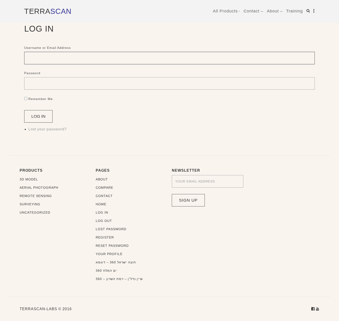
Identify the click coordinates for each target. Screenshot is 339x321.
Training (294, 11)
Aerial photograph (39, 187)
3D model (29, 179)
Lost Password (111, 229)
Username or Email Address (47, 48)
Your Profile (109, 254)
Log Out (104, 221)
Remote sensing (36, 196)
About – (275, 11)
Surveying (30, 204)
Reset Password (112, 245)
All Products (225, 11)
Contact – (253, 11)
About (102, 179)
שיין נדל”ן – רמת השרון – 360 (119, 279)
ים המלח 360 (106, 270)
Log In (38, 116)
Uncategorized (35, 212)
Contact (104, 196)
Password (32, 73)
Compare (104, 187)
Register (105, 237)
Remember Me (40, 99)
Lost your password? (47, 129)
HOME (101, 204)
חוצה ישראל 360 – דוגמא (116, 262)
